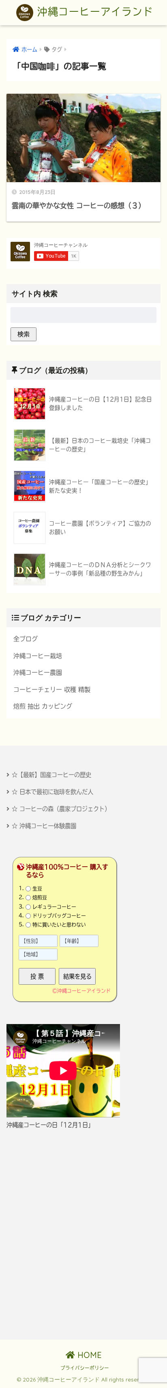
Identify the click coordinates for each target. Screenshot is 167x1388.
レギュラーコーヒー (54, 906)
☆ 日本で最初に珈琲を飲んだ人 (52, 792)
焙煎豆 (39, 897)
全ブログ (25, 639)
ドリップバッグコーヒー (59, 915)
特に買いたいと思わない (59, 924)
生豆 (37, 888)
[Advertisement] (83, 1234)
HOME (88, 1355)
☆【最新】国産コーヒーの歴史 (51, 775)
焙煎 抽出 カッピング (42, 706)
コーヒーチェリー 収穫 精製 (51, 689)
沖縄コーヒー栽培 (37, 656)
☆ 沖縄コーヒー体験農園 (44, 826)
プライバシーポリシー (84, 1368)
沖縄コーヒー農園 (37, 672)
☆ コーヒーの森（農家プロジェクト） (61, 809)
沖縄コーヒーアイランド (93, 11)
